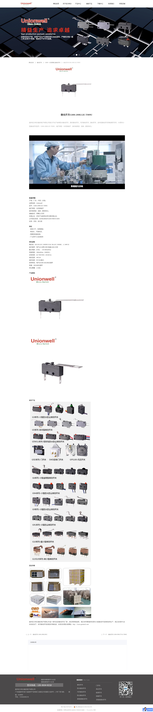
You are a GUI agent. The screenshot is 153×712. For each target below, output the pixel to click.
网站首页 (31, 62)
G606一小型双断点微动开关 (52, 62)
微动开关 (39, 62)
